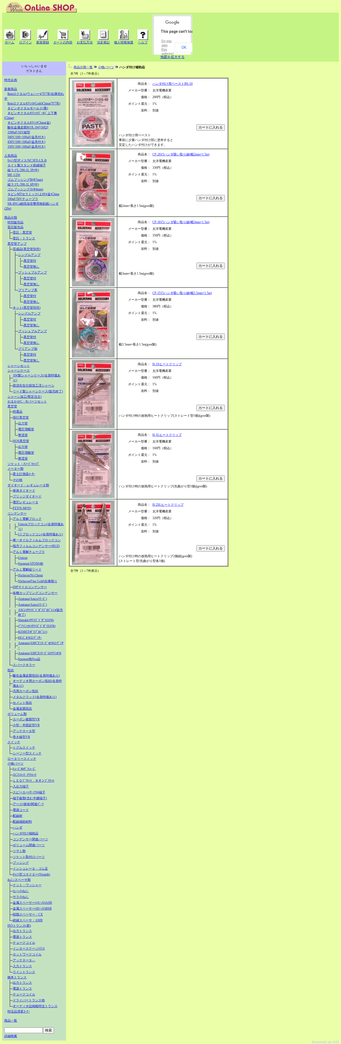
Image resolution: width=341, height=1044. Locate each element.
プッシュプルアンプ (32, 272)
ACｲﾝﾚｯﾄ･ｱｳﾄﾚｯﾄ (24, 775)
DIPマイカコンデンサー (30, 587)
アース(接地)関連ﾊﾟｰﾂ (28, 804)
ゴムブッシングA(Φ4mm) (25, 189)
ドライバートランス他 (29, 1000)
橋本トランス (17, 977)
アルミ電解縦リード (27, 569)
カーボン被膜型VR (26, 719)
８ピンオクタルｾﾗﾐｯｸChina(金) (29, 123)
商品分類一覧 (83, 67)
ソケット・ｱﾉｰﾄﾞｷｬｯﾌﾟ (23, 464)
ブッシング (21, 863)
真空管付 (29, 261)
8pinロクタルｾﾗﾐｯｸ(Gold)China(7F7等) (33, 103)
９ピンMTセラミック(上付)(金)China (33, 194)
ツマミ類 (19, 851)
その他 (17, 480)
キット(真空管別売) (26, 308)
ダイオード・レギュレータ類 (28, 485)
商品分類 (10, 217)
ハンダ (17, 827)
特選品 (17, 411)
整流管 (23, 435)
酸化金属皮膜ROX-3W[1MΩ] (27, 127)
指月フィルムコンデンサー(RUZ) (36, 546)
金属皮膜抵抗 (22, 708)
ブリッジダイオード (27, 496)
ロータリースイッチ (21, 759)
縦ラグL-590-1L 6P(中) (23, 184)
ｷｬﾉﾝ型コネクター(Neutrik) (31, 874)
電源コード (21, 810)
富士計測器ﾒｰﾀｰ (24, 474)
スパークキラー (24, 665)
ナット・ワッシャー (27, 885)
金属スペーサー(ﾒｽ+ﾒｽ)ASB (32, 903)
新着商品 (10, 89)
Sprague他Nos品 (29, 659)
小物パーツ (15, 763)
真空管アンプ (17, 244)
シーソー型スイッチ (27, 753)
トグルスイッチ (24, 747)
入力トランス (22, 966)
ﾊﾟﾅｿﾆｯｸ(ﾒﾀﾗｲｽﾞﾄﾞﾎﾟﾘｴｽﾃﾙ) (36, 626)
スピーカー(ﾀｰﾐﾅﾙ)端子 (29, 792)
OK (183, 47)
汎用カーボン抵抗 (25, 691)
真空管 (12, 406)
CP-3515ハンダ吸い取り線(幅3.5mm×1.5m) (182, 293)
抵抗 (10, 670)
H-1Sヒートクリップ (167, 364)
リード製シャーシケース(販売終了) (38, 391)
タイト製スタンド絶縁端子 (26, 165)
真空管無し (31, 266)
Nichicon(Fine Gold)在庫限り (37, 581)
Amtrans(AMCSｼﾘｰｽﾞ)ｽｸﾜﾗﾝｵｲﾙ (39, 653)
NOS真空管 (21, 441)
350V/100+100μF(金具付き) (26, 146)
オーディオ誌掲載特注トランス (35, 1006)
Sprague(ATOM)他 (30, 563)
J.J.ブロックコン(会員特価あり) (40, 534)
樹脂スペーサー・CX (28, 914)
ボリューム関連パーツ (29, 845)
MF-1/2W (13, 175)
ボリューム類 (17, 714)
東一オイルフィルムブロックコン (37, 540)
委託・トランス (24, 238)
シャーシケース (18, 370)
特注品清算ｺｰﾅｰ (18, 1011)
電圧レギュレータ (25, 502)
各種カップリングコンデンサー (35, 593)
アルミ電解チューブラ (29, 552)
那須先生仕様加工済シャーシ (33, 385)
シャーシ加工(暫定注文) (24, 397)
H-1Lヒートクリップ (167, 435)
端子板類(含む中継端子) (30, 798)
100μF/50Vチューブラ (22, 199)
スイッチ (13, 742)
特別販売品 (15, 222)
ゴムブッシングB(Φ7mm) (25, 180)
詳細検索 (10, 1036)
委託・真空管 (22, 232)
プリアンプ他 (27, 349)
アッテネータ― (24, 960)
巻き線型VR (21, 737)
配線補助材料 (22, 822)
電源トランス (22, 937)
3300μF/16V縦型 (18, 132)
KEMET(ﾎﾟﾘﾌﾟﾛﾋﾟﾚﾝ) (32, 632)
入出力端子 (21, 786)
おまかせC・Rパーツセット (27, 401)
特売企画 (10, 80)
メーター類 (15, 469)
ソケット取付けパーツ (29, 857)
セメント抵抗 (22, 703)
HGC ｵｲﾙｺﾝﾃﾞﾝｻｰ (30, 638)
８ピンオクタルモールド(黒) (27, 108)
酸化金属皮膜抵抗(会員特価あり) (36, 675)
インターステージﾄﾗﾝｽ (29, 948)
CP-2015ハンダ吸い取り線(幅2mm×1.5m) (180, 154)
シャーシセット (18, 366)
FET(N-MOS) (22, 508)
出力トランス (22, 931)
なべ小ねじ (21, 891)
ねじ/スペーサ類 (19, 880)
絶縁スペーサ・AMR (28, 920)
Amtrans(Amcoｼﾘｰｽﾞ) (32, 599)
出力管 (23, 423)
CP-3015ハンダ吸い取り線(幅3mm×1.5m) (180, 222)
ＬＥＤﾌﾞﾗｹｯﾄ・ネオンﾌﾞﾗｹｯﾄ (33, 780)
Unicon (22, 558)
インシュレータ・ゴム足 (30, 868)
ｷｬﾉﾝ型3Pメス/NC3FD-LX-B (27, 160)
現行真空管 (21, 417)
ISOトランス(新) (19, 925)
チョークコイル (24, 943)
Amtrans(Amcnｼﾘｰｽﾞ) (32, 605)
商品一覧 (10, 1020)
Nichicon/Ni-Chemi (30, 575)
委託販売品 (15, 227)
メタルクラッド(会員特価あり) (34, 697)
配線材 (17, 816)
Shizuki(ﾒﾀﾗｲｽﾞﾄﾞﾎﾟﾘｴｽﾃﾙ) (36, 620)
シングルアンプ (29, 255)
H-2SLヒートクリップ (168, 505)
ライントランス (24, 972)
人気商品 (10, 156)
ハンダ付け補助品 (25, 833)
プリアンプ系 (27, 290)
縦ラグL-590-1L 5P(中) (23, 170)
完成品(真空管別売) (26, 249)
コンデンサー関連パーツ (30, 839)
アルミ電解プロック (27, 519)
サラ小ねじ (21, 897)
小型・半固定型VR (26, 725)
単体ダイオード (24, 490)
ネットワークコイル (27, 954)
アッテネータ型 (24, 731)
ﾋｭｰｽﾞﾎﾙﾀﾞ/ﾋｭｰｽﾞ (24, 769)
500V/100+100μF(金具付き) (26, 137)
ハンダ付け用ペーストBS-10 (172, 84)
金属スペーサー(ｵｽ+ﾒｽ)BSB (32, 908)
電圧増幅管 (26, 429)
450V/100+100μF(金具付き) (26, 142)
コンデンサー (17, 513)
